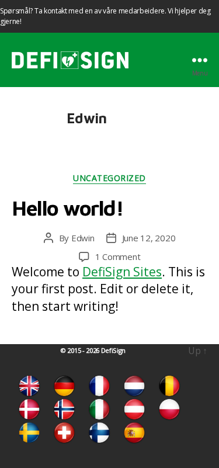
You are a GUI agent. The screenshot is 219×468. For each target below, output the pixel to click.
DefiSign (113, 350)
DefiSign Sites (122, 272)
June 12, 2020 (149, 238)
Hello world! (67, 207)
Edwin (83, 238)
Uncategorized (109, 178)
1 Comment (118, 256)
